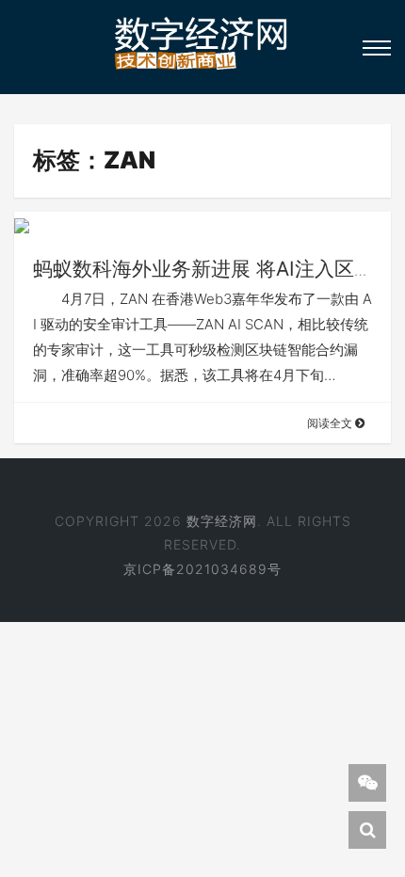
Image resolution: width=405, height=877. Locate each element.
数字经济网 (221, 521)
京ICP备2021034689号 (202, 569)
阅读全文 (331, 423)
